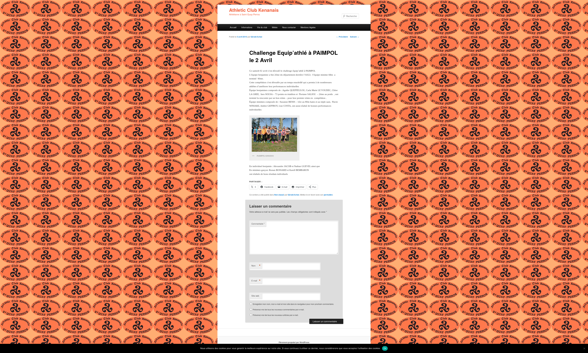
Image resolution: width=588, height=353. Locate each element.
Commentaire (258, 223)
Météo (274, 27)
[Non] (584, 348)
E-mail (255, 280)
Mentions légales (308, 27)
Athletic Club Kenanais (254, 10)
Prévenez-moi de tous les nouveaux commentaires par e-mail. (278, 309)
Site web (255, 295)
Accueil (233, 27)
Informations (246, 27)
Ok (385, 348)
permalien (328, 194)
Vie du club (262, 27)
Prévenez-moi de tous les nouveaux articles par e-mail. (275, 315)
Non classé (279, 194)
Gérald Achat (256, 36)
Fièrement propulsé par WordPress (294, 342)
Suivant (354, 36)
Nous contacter (289, 27)
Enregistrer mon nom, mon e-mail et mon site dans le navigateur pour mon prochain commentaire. (293, 304)
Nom (255, 265)
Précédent (342, 36)
